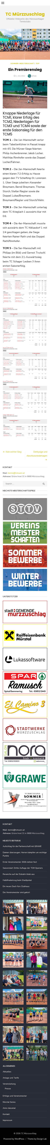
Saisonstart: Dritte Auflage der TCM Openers (23, 868)
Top (37, 63)
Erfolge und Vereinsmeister (15, 1096)
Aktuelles (7, 1071)
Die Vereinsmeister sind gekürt (16, 892)
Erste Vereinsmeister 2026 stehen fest (20, 862)
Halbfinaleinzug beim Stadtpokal (17, 880)
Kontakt (6, 1114)
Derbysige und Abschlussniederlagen (37, 453)
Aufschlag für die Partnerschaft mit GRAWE (22, 846)
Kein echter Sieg (13, 451)
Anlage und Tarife (11, 1078)
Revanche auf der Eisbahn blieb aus (19, 874)
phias (34, 76)
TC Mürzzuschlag (25, 14)
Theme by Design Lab (37, 1139)
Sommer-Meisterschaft (22, 63)
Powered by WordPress (13, 1139)
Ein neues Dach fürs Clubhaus (16, 886)
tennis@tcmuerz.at (16, 473)
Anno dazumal (9, 1108)
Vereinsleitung (9, 1084)
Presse (8, 1088)
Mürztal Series (9, 1102)
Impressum (7, 1120)
